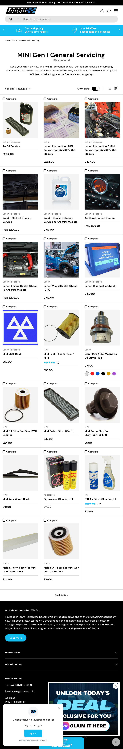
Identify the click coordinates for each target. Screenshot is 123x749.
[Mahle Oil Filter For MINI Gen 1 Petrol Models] (61, 541)
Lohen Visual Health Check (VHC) (60, 288)
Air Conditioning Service (100, 218)
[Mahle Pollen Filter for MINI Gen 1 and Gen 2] (20, 541)
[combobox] (61, 19)
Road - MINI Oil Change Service (17, 220)
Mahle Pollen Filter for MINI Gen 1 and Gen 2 (19, 569)
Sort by (10, 88)
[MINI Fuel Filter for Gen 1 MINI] (61, 327)
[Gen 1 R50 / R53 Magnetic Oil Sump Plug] (102, 327)
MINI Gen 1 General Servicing (26, 40)
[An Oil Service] (20, 120)
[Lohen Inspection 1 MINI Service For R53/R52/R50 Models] (61, 120)
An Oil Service (11, 146)
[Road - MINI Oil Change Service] (20, 192)
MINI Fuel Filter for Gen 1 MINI (59, 355)
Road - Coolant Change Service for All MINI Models (60, 220)
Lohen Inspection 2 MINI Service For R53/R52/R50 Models (101, 150)
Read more (16, 637)
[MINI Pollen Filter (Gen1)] (61, 405)
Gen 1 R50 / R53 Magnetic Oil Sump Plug (101, 355)
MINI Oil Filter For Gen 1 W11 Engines (20, 433)
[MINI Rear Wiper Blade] (20, 473)
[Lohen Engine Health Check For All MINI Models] (20, 260)
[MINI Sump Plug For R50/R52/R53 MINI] (102, 405)
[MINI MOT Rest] (20, 327)
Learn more (90, 2)
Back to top (61, 595)
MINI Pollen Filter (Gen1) (59, 431)
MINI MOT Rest (12, 354)
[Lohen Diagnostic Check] (102, 260)
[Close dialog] (116, 686)
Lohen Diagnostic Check (100, 286)
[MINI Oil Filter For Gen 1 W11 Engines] (20, 405)
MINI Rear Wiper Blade (16, 499)
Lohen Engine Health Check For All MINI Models (20, 288)
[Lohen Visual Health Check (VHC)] (61, 260)
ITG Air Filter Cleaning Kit (100, 499)
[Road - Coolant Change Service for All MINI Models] (61, 192)
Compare (83, 88)
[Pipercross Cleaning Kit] (61, 473)
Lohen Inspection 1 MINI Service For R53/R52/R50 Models (60, 150)
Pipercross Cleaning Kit (58, 499)
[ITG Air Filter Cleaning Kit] (102, 473)
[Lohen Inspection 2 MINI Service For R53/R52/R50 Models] (102, 120)
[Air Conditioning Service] (102, 192)
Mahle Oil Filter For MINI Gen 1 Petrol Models (61, 569)
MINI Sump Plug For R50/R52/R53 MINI (97, 433)
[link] (83, 709)
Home (7, 40)
